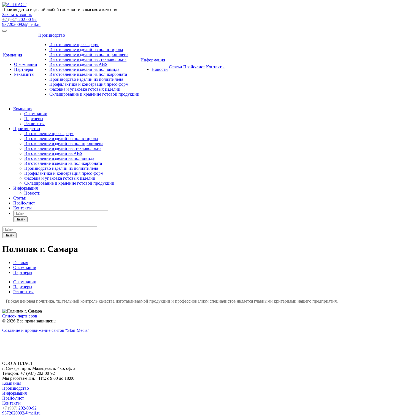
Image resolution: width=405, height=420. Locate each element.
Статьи (175, 66)
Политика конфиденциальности (32, 354)
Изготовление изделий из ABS (78, 64)
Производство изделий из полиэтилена (86, 79)
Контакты (215, 66)
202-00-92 (19, 19)
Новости (160, 69)
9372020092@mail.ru (21, 24)
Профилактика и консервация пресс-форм (88, 84)
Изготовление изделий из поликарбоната (88, 74)
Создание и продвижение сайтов (46, 330)
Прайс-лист (194, 66)
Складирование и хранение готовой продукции (94, 94)
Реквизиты (24, 74)
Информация (154, 60)
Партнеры (23, 69)
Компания (13, 55)
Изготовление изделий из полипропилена (88, 54)
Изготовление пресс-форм (74, 44)
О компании (25, 64)
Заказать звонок (17, 14)
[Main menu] (4, 31)
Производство (52, 35)
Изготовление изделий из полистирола (86, 49)
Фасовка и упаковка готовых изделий (84, 89)
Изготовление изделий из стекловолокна (87, 59)
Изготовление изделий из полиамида (84, 69)
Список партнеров (19, 316)
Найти (20, 219)
